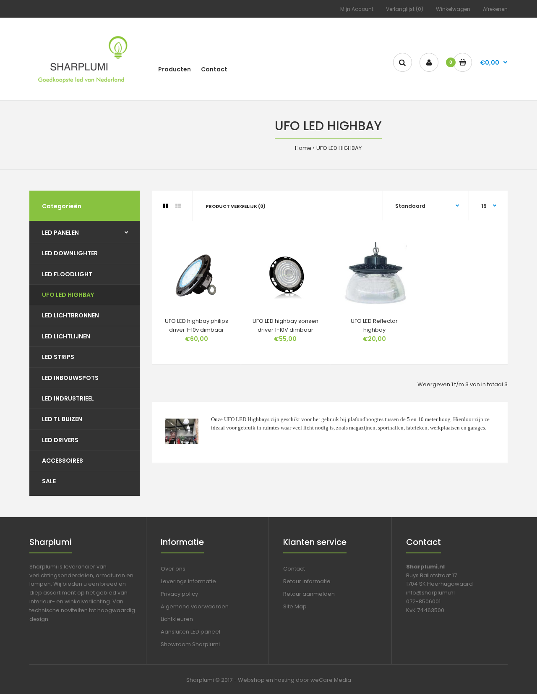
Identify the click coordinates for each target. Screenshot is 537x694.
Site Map (295, 606)
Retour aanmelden (309, 594)
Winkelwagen (453, 9)
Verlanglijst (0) (404, 9)
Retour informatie (307, 581)
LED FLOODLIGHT (67, 274)
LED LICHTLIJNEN (66, 336)
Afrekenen (495, 9)
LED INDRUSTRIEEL (68, 398)
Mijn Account (356, 9)
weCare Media (330, 680)
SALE (49, 481)
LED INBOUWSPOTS (70, 378)
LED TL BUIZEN (62, 419)
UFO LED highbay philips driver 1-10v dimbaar (196, 325)
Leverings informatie (188, 581)
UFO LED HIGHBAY (339, 148)
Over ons (173, 569)
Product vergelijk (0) (236, 206)
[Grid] (165, 206)
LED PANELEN (60, 232)
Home (303, 148)
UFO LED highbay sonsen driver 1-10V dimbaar (285, 325)
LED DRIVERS (60, 440)
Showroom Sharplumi (190, 644)
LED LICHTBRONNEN (70, 315)
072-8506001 (423, 601)
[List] (178, 206)
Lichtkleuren (177, 619)
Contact (294, 569)
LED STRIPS (58, 357)
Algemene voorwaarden (195, 606)
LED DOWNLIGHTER (70, 253)
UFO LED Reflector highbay (374, 325)
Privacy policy (179, 594)
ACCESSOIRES (62, 460)
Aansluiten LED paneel (190, 632)
